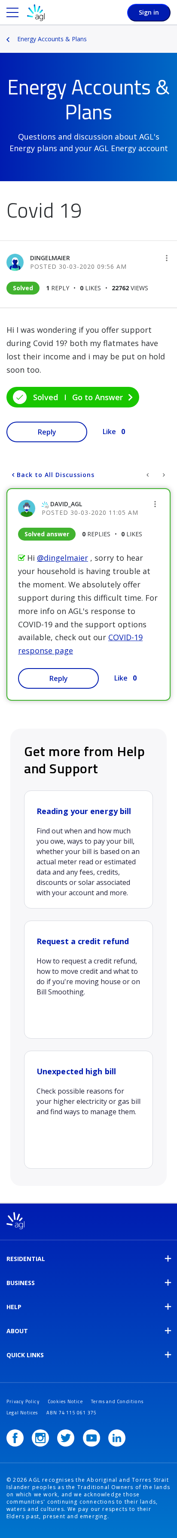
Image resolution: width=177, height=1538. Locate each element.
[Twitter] (65, 1438)
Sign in (149, 12)
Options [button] (171, 33)
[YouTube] (91, 1438)
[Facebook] (15, 1438)
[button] (166, 258)
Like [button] (109, 431)
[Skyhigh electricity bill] (148, 475)
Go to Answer (97, 397)
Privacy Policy (23, 1401)
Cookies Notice (65, 1401)
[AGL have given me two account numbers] (163, 475)
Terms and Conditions (117, 1401)
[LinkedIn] (116, 1438)
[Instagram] (40, 1438)
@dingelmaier (62, 558)
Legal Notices (22, 1412)
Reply (47, 432)
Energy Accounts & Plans (52, 39)
